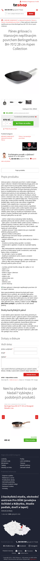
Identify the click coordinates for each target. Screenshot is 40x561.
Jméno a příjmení (7, 349)
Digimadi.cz (33, 559)
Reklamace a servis (8, 478)
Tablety (3, 465)
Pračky (22, 459)
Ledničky (4, 459)
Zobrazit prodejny (6, 511)
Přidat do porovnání (11, 129)
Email (3, 353)
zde (37, 371)
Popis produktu (20, 170)
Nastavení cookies (8, 486)
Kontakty (5, 488)
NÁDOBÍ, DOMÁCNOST (11, 20)
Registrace (31, 1)
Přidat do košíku (24, 123)
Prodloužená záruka (8, 480)
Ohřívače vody (5, 461)
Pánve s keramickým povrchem (10, 22)
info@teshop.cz (10, 546)
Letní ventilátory (25, 461)
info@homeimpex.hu (14, 380)
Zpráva (3, 357)
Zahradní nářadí (25, 467)
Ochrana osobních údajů (10, 484)
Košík (37, 1)
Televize (22, 463)
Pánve (33, 20)
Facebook (23, 546)
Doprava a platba (7, 475)
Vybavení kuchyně (24, 20)
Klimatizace (4, 463)
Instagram (34, 546)
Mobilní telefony (25, 465)
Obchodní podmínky (8, 482)
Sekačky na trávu (6, 467)
